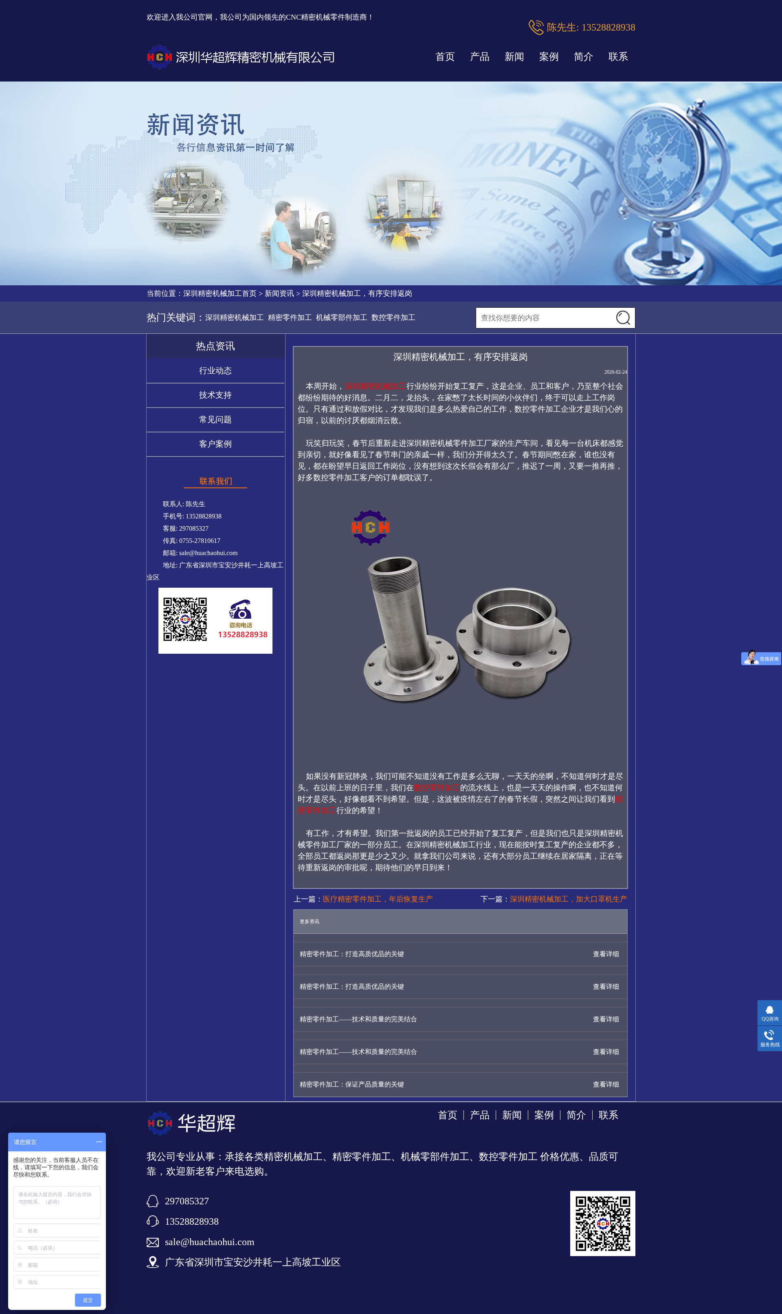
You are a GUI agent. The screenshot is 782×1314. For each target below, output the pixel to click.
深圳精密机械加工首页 (220, 293)
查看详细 (606, 953)
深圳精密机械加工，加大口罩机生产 (568, 899)
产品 (480, 56)
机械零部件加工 (341, 317)
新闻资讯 (279, 293)
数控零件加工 (393, 317)
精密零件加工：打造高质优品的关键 (352, 953)
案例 (549, 56)
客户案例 (215, 443)
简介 (583, 56)
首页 (445, 56)
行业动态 (215, 370)
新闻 (514, 56)
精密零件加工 (290, 317)
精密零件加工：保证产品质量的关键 (352, 1084)
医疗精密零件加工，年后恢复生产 (378, 899)
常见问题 (215, 419)
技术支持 (215, 394)
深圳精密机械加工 (234, 317)
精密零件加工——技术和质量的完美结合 (358, 1019)
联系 (618, 56)
